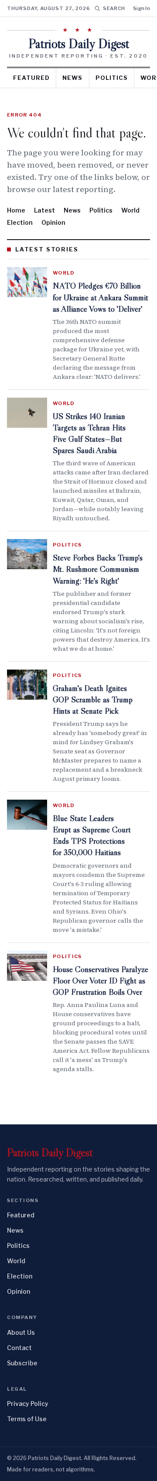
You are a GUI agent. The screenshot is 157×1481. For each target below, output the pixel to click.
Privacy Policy (27, 1403)
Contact (19, 1347)
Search (114, 8)
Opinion (53, 222)
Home (16, 210)
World (130, 210)
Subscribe (22, 1363)
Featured (31, 77)
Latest (44, 210)
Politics (112, 77)
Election (20, 222)
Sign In (141, 8)
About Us (21, 1332)
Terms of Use (27, 1419)
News (72, 77)
